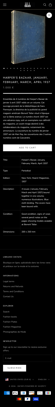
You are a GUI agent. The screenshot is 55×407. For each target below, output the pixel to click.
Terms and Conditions (13, 291)
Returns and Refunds (13, 286)
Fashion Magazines (12, 326)
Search (6, 311)
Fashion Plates (10, 321)
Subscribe (14, 368)
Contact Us (8, 296)
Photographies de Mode (14, 331)
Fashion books (10, 316)
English (42, 379)
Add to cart (27, 147)
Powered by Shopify (35, 386)
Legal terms (8, 281)
